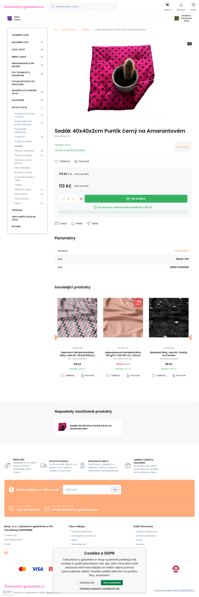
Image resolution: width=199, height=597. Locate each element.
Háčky (18, 203)
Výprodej (17, 210)
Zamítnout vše (87, 582)
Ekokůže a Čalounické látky (24, 92)
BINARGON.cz (188, 590)
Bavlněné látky (20, 42)
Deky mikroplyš (22, 167)
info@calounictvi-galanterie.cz (75, 510)
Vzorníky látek (20, 35)
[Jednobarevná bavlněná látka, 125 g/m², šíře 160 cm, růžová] (123, 318)
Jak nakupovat (78, 544)
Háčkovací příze (23, 189)
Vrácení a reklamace (146, 531)
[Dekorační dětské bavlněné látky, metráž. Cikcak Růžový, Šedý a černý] (77, 318)
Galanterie (18, 100)
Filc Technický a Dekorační (21, 74)
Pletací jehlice (22, 198)
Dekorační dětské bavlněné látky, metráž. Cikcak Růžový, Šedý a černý (77, 354)
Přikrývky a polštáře (24, 150)
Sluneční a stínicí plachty (23, 162)
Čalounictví (183, 146)
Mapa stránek (53, 592)
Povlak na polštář (23, 141)
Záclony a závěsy (23, 155)
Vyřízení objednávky (146, 535)
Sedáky (85, 29)
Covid (139, 540)
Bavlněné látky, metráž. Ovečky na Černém (168, 354)
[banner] (24, 7)
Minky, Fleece (19, 56)
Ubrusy (18, 184)
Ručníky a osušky (23, 172)
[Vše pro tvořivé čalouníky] (56, 29)
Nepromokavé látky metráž (23, 65)
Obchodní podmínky (81, 531)
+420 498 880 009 (28, 510)
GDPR (73, 540)
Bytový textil (69, 29)
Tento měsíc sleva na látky (24, 218)
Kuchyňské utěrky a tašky (25, 179)
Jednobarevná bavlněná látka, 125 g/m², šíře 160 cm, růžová (123, 354)
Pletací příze (21, 194)
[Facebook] (6, 552)
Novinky (16, 226)
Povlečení (20, 136)
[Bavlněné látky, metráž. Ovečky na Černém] (169, 318)
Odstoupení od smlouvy (83, 535)
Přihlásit (115, 489)
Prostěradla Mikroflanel (20, 131)
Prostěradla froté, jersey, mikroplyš (23, 123)
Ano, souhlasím (112, 582)
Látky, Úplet (18, 49)
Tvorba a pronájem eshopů (167, 590)
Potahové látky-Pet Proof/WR (23, 83)
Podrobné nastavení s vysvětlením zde (99, 588)
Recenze (140, 544)
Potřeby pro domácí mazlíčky (25, 115)
